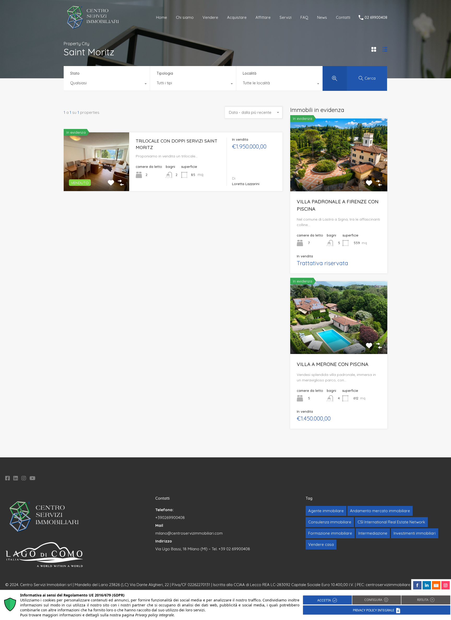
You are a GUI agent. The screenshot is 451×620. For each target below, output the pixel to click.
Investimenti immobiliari (415, 533)
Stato (75, 73)
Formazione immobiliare (330, 533)
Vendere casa (321, 544)
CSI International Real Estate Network (391, 521)
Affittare (263, 17)
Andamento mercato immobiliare (380, 510)
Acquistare (237, 17)
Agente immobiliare (326, 510)
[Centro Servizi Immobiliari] (93, 27)
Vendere (210, 17)
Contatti (343, 17)
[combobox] (107, 84)
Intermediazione (372, 533)
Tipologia (165, 73)
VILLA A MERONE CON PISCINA (332, 364)
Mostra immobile (96, 179)
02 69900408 (376, 17)
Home (161, 17)
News (322, 17)
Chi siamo (185, 17)
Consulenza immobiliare (329, 521)
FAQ (304, 17)
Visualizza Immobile (339, 176)
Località (249, 73)
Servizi (286, 17)
